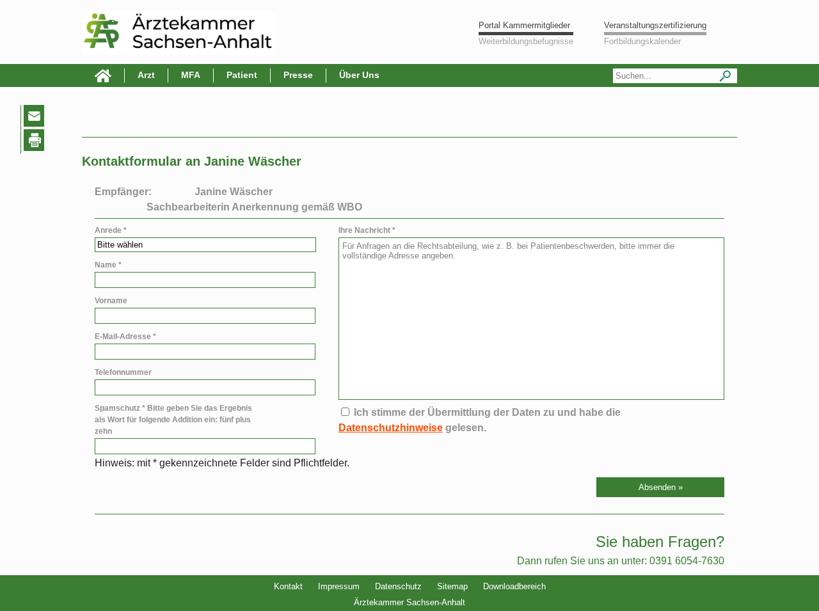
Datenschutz (398, 586)
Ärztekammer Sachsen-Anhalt (409, 602)
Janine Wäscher (234, 191)
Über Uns (359, 75)
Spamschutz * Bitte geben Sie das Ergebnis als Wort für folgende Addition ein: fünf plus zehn (173, 420)
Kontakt (288, 586)
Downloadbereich (514, 586)
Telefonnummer (123, 372)
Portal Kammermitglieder (524, 25)
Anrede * (111, 230)
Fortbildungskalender (642, 41)
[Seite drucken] (36, 142)
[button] (660, 487)
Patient (242, 75)
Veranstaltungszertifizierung (655, 25)
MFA (190, 75)
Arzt (146, 75)
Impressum (339, 586)
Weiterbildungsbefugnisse (526, 41)
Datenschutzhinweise (390, 427)
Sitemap (452, 586)
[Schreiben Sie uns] (37, 118)
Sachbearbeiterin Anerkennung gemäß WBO (254, 207)
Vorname (111, 300)
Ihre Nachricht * (366, 230)
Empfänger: (123, 191)
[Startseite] (103, 75)
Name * (108, 264)
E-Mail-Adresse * (125, 336)
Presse (298, 75)
